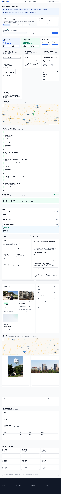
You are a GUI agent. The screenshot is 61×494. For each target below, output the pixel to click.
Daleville (26, 57)
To (27, 31)
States (2, 484)
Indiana (11, 4)
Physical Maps (18, 482)
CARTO (58, 124)
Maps (25, 1)
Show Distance (55, 33)
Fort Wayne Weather (48, 71)
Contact (47, 486)
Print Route (27, 24)
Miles (54, 40)
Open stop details (23, 311)
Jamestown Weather (48, 57)
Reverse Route (7, 24)
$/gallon (43, 40)
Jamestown (14, 4)
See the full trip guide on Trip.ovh (16, 474)
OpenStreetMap (54, 124)
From (3, 31)
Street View (33, 485)
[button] (24, 120)
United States (6, 4)
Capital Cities (4, 485)
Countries (3, 482)
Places (21, 1)
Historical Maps (18, 485)
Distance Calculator (34, 482)
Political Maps (18, 484)
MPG (48, 40)
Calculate (50, 44)
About (47, 482)
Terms (47, 484)
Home (2, 4)
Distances (34, 1)
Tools (30, 1)
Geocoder (33, 484)
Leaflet (50, 124)
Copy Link (14, 24)
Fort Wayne (35, 378)
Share (20, 24)
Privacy (47, 485)
